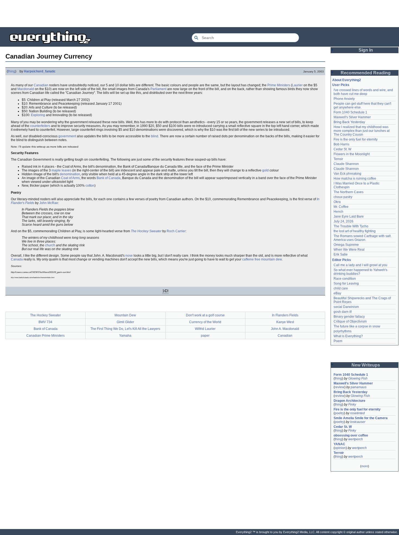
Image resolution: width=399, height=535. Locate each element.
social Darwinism (346, 307)
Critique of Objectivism (350, 321)
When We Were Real (349, 249)
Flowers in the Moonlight (352, 154)
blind (154, 136)
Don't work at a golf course (205, 315)
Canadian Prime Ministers (45, 335)
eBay (337, 293)
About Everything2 (346, 80)
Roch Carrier (176, 231)
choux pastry (343, 197)
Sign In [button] (366, 50)
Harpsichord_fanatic (40, 71)
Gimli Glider (125, 322)
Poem (338, 341)
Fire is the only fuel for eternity (356, 139)
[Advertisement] (199, 13)
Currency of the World (205, 322)
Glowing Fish (358, 378)
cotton (90, 185)
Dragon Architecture (349, 401)
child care (341, 288)
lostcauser (357, 422)
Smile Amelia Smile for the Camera (361, 418)
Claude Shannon (346, 164)
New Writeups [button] (366, 365)
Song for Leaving (346, 283)
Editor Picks (341, 260)
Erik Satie (341, 254)
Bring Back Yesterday (349, 122)
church (50, 245)
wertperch (355, 439)
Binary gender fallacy (349, 317)
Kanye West (285, 322)
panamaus (358, 387)
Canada (17, 259)
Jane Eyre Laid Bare (349, 216)
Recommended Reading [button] (366, 73)
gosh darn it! (343, 312)
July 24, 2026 (343, 221)
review (339, 387)
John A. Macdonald (285, 329)
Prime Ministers (278, 85)
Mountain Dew (125, 315)
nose (129, 255)
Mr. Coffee (341, 207)
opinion (340, 448)
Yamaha (125, 335)
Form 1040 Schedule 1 (350, 112)
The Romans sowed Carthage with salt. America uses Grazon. (363, 238)
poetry (339, 413)
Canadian (41, 85)
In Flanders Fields (285, 315)
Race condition (345, 279)
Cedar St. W (342, 149)
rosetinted (357, 413)
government (67, 136)
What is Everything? (348, 336)
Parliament (158, 89)
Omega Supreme (346, 245)
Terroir (338, 159)
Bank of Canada (109, 178)
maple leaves (61, 170)
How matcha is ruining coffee (355, 178)
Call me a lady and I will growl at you (360, 265)
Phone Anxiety (344, 99)
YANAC (339, 444)
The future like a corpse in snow (357, 326)
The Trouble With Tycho (351, 226)
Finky (352, 404)
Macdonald (25, 89)
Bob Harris (341, 144)
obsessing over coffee (351, 435)
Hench (338, 212)
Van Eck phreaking (347, 174)
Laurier (297, 85)
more (364, 466)
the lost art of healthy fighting (355, 231)
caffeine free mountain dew (262, 259)
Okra (337, 202)
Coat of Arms (70, 178)
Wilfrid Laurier (205, 329)
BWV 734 (45, 322)
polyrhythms (343, 331)
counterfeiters (40, 126)
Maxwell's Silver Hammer (352, 117)
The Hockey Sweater (146, 231)
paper (205, 335)
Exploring (38, 115)
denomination (70, 174)
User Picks (340, 85)
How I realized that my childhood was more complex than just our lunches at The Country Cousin (362, 130)
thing (11, 71)
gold (265, 170)
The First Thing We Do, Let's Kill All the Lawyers (125, 329)
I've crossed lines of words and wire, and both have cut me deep (364, 92)
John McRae (48, 203)
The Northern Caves (348, 192)
